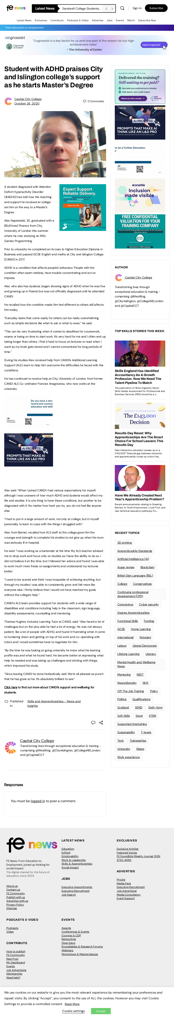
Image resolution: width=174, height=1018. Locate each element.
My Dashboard (15, 962)
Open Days (68, 943)
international (125, 637)
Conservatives (142, 584)
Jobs (109, 20)
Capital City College (28, 99)
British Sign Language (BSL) (135, 575)
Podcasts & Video (77, 20)
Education (68, 849)
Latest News (24, 20)
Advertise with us (17, 901)
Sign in (137, 8)
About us (12, 886)
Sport (139, 716)
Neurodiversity (127, 683)
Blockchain (147, 567)
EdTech (66, 852)
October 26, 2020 (26, 103)
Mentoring (124, 674)
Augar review (126, 567)
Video (10, 931)
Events (120, 20)
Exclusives (41, 20)
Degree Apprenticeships (133, 613)
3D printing (124, 542)
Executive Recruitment (76, 891)
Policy (154, 691)
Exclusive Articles (128, 849)
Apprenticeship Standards (134, 551)
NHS (145, 683)
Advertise (97, 20)
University (123, 749)
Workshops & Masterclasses (80, 954)
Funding (149, 621)
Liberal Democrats (145, 646)
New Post (12, 959)
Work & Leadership (74, 860)
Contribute (57, 20)
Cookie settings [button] (73, 1011)
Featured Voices (127, 852)
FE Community (15, 893)
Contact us (13, 889)
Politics (121, 699)
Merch (131, 20)
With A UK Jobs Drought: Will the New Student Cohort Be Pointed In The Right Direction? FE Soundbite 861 (82, 8)
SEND (138, 707)
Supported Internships (132, 724)
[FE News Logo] (15, 8)
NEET (140, 674)
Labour (122, 646)
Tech (120, 740)
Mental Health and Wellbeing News (136, 664)
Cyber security (149, 604)
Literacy (151, 654)
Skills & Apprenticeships (77, 863)
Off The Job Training (130, 691)
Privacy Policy (15, 904)
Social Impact (70, 867)
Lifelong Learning (128, 654)
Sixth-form (155, 707)
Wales (140, 749)
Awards (66, 928)
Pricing (121, 879)
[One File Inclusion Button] (140, 195)
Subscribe (156, 8)
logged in (38, 801)
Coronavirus (125, 604)
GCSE (121, 629)
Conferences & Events (75, 931)
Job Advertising (127, 891)
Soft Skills (123, 716)
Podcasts (12, 928)
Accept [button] (100, 1011)
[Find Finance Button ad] (140, 86)
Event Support (126, 898)
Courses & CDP (71, 935)
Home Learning (141, 629)
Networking (69, 939)
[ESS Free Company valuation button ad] (140, 231)
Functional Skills (127, 621)
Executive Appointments (77, 887)
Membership (14, 974)
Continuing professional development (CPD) (132, 594)
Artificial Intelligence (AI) (133, 559)
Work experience (128, 757)
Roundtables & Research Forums (82, 946)
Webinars (67, 950)
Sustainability (126, 732)
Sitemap (11, 908)
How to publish (15, 951)
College (122, 584)
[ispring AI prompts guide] (28, 464)
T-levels (146, 732)
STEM (152, 716)
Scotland (123, 707)
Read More (72, 1004)
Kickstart (145, 637)
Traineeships (138, 740)
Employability (70, 856)
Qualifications (141, 699)
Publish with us (15, 897)
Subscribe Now (147, 20)
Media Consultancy (129, 894)
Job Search (69, 894)
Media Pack (124, 883)
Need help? (13, 977)
